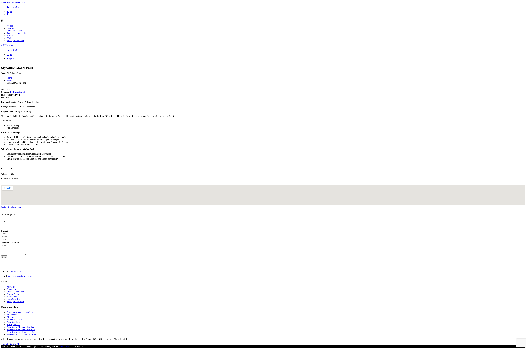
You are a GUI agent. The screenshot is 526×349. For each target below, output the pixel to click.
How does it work (14, 31)
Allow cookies (77, 347)
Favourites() (13, 7)
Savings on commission (17, 33)
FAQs (9, 38)
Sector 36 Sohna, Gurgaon (12, 207)
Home (9, 78)
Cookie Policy (65, 346)
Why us (10, 36)
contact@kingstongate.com (13, 2)
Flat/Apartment (17, 92)
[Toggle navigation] (2, 19)
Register (10, 14)
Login (9, 11)
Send (4, 257)
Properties (11, 28)
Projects (10, 26)
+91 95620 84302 (17, 271)
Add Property (7, 45)
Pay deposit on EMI (15, 40)
